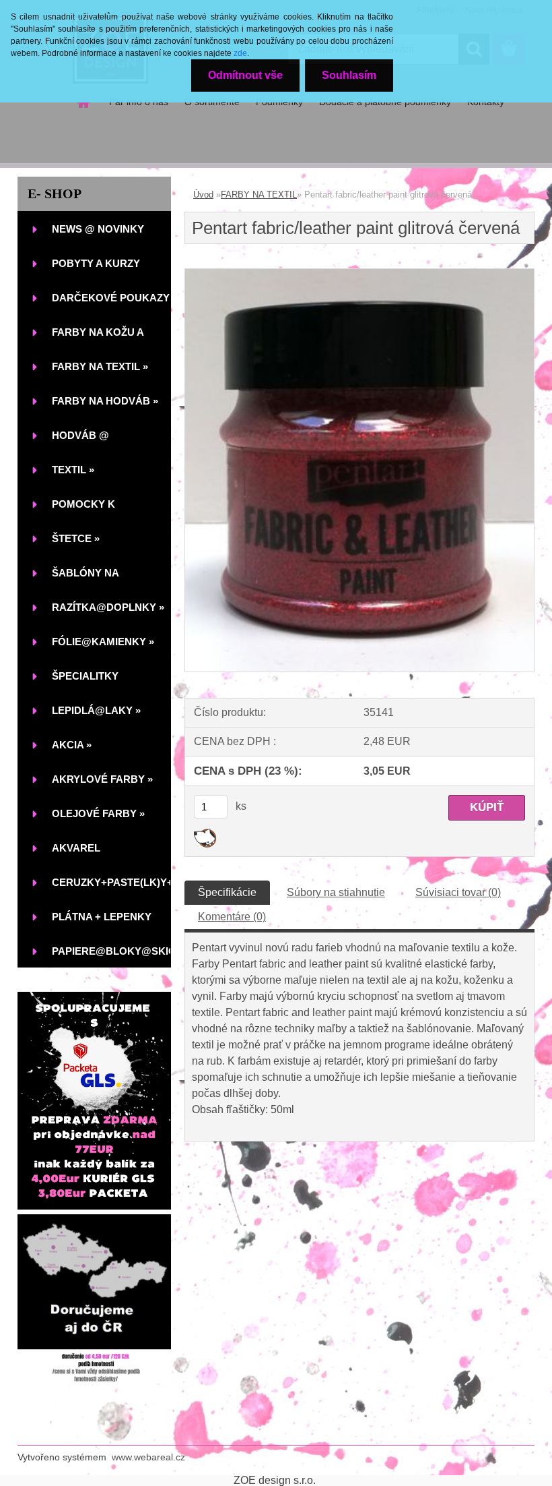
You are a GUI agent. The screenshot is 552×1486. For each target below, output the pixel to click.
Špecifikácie (227, 892)
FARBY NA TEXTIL (259, 194)
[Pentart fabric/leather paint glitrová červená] (359, 274)
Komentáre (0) (232, 916)
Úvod (203, 194)
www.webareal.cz (148, 1457)
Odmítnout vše (245, 75)
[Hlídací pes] (205, 833)
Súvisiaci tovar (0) (458, 892)
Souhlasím (349, 75)
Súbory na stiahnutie (336, 892)
